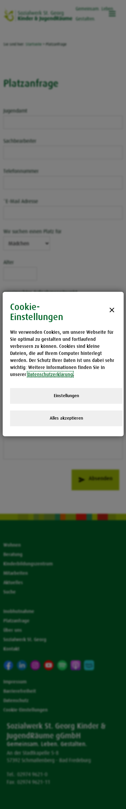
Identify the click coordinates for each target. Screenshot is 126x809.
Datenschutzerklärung (50, 374)
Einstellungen (66, 395)
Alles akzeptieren (66, 418)
